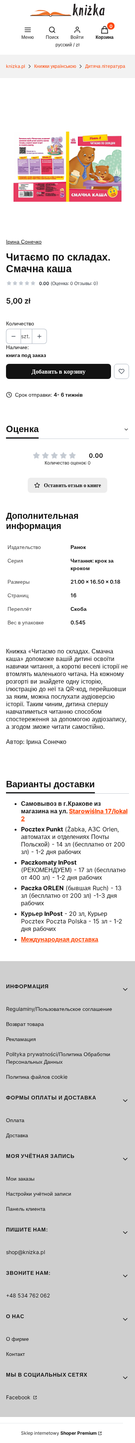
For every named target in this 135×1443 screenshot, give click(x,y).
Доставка (17, 1135)
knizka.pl (15, 66)
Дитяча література (105, 66)
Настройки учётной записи (38, 1193)
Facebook (19, 1397)
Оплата (15, 1120)
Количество (20, 323)
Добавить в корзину (59, 371)
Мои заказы (20, 1178)
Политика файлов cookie (37, 1076)
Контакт (15, 1354)
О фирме (17, 1339)
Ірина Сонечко (24, 241)
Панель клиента (25, 1208)
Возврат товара (25, 1024)
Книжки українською (55, 66)
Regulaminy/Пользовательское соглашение (59, 1009)
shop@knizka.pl (25, 1252)
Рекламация (21, 1039)
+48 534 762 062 (28, 1295)
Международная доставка (59, 939)
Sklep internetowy (59, 1433)
